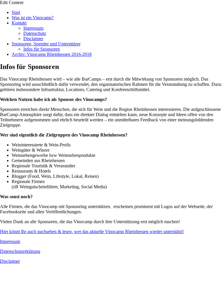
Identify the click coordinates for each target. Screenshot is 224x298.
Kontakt (19, 22)
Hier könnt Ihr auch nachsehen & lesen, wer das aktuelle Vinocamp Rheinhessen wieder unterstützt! (92, 231)
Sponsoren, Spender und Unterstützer (46, 43)
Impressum (33, 28)
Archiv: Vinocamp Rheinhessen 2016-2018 (52, 54)
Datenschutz (34, 33)
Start (16, 12)
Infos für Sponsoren (41, 49)
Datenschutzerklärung (20, 251)
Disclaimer (33, 38)
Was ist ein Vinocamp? (33, 17)
